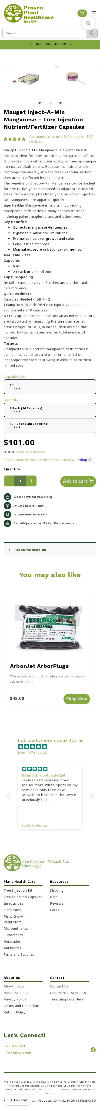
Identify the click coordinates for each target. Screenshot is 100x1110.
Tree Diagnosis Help (66, 999)
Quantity (12, 469)
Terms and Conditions (22, 1005)
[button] (94, 13)
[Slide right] (60, 103)
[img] (52, 746)
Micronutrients (16, 928)
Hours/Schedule (16, 992)
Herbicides (12, 941)
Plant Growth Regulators (15, 919)
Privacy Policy (15, 999)
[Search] (92, 33)
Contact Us (59, 986)
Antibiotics (12, 948)
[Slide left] (40, 103)
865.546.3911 (14, 1046)
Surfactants (13, 935)
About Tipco (14, 986)
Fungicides (12, 910)
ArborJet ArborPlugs (39, 666)
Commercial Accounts (68, 992)
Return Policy (15, 1012)
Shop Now (76, 698)
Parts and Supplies (19, 954)
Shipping (9, 451)
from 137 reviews (32, 753)
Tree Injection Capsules (23, 897)
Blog (53, 897)
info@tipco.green (17, 1052)
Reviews (56, 903)
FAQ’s (54, 910)
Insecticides (13, 903)
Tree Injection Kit (18, 890)
